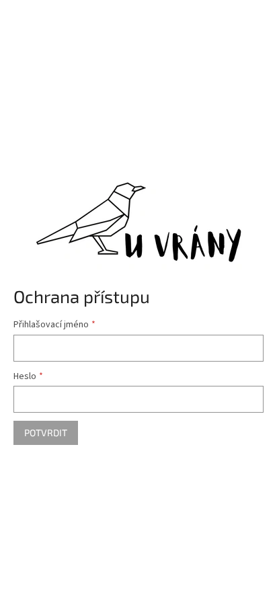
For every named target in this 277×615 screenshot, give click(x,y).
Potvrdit (45, 432)
